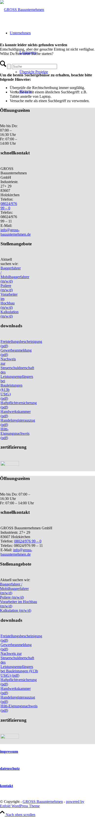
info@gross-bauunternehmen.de (15, 232)
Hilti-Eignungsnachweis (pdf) (14, 433)
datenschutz (10, 768)
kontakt (6, 786)
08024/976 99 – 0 (8, 206)
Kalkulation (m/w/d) (9, 314)
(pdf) (15, 675)
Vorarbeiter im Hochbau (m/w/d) (9, 301)
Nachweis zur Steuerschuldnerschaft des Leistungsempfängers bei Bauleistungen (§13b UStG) (19, 664)
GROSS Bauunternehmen (43, 801)
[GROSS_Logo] (22, 10)
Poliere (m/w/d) (6, 288)
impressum (9, 751)
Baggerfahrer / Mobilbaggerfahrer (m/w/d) (14, 274)
